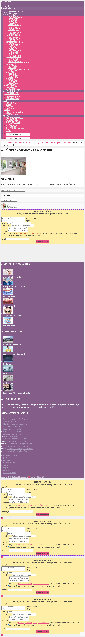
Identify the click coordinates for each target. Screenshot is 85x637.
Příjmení (28, 220)
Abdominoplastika (14, 35)
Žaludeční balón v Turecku (14, 434)
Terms (5, 465)
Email (4, 223)
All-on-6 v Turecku (9, 306)
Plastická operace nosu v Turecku (17, 424)
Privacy (6, 470)
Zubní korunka (10, 109)
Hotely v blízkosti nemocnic (15, 128)
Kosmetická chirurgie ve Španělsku (56, 142)
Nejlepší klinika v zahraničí (12, 142)
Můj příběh (6, 12)
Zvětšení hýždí (13, 59)
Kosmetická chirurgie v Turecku (20, 443)
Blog (7, 136)
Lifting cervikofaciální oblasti (18, 63)
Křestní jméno (30, 218)
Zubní (5, 101)
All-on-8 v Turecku (9, 296)
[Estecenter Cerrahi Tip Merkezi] (8, 351)
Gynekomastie (12, 89)
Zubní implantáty (11, 104)
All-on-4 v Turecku (9, 325)
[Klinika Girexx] (8, 380)
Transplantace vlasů (12, 94)
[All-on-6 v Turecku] (8, 303)
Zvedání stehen (13, 52)
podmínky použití (22, 233)
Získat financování (12, 115)
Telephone (6, 225)
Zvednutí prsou (13, 27)
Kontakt (8, 131)
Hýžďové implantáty (15, 62)
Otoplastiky (12, 72)
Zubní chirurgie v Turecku (18, 446)
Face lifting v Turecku (12, 429)
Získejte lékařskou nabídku (14, 112)
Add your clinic (11, 133)
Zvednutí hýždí (13, 54)
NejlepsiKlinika (6, 2)
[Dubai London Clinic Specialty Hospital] (8, 390)
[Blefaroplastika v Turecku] (8, 274)
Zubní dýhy (9, 100)
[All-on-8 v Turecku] (8, 294)
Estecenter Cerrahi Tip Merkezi (14, 354)
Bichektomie (12, 74)
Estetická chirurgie (9, 15)
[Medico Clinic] (8, 371)
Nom (3, 216)
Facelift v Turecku (10, 436)
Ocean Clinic (7, 179)
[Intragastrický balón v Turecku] (8, 284)
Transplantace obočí (12, 99)
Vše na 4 (8, 111)
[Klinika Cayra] (8, 361)
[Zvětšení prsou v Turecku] (8, 313)
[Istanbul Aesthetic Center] (8, 342)
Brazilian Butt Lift (14, 32)
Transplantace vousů (13, 90)
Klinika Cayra (7, 364)
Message (4, 231)
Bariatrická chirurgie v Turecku (20, 448)
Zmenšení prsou (13, 78)
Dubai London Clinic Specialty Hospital (16, 393)
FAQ (5, 458)
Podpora (6, 116)
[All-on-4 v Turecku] (8, 323)
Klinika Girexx (8, 383)
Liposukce (11, 30)
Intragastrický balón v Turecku (14, 287)
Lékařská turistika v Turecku (19, 451)
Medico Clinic (8, 373)
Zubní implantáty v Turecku (14, 439)
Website (4, 589)
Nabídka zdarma (10, 455)
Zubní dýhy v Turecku (12, 431)
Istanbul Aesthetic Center (12, 344)
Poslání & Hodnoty (12, 126)
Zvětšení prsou (13, 16)
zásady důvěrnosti (36, 233)
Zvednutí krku (13, 76)
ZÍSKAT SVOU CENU (42, 241)
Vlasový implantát (9, 91)
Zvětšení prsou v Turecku (12, 316)
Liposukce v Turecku (12, 421)
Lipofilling (12, 41)
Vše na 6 (8, 113)
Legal (5, 467)
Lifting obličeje (13, 40)
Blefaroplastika (13, 37)
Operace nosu (12, 14)
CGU (3, 234)
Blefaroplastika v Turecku (12, 277)
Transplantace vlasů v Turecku (16, 419)
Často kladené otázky (13, 123)
